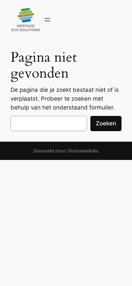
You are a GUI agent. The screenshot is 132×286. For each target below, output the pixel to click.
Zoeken (106, 123)
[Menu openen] (47, 20)
